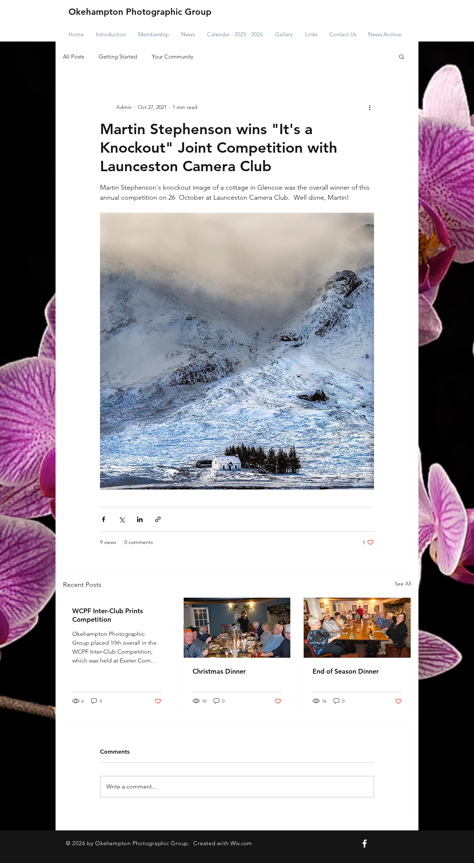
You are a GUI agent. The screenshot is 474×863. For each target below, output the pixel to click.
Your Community (172, 56)
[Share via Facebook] (103, 519)
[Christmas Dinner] (237, 628)
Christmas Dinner (219, 671)
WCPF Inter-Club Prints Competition (107, 615)
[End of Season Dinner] (357, 628)
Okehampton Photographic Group (140, 11)
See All (403, 583)
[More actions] (369, 107)
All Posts (73, 56)
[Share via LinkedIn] (139, 519)
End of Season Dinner (346, 671)
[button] (401, 56)
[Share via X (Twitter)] (121, 519)
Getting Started (118, 56)
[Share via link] (157, 519)
